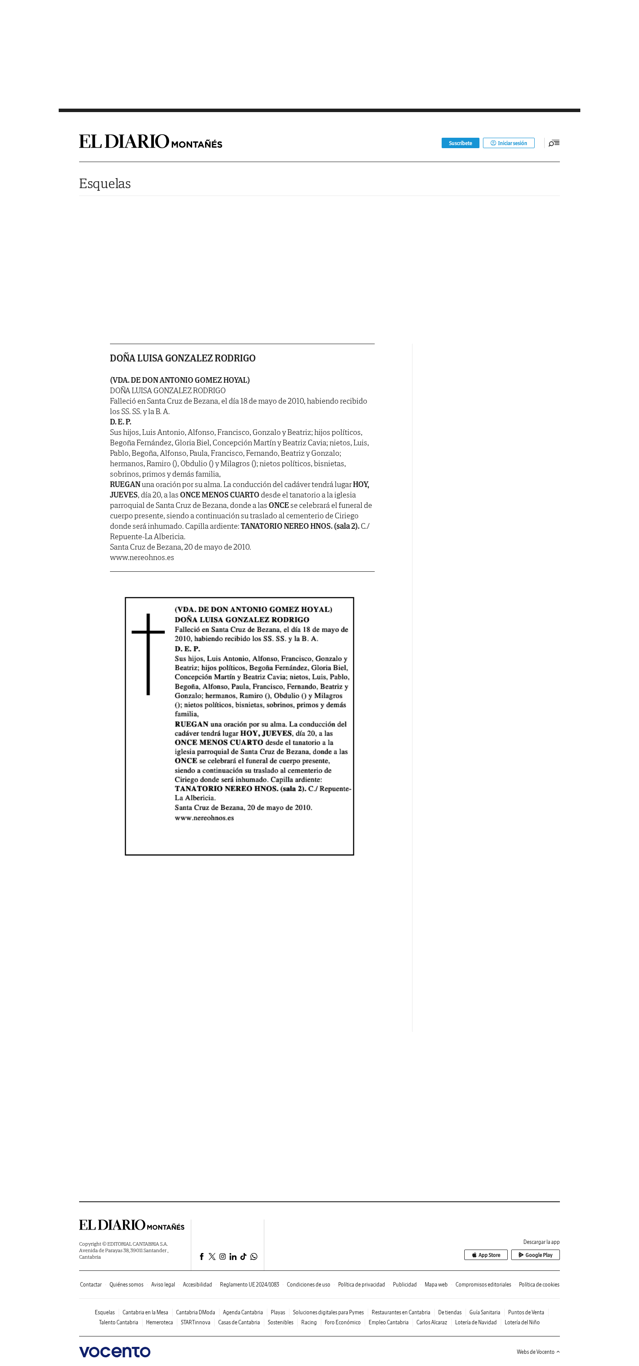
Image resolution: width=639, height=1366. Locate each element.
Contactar (91, 1284)
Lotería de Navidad (476, 1322)
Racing (309, 1322)
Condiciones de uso (308, 1284)
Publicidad (405, 1284)
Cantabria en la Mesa (145, 1312)
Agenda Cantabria (243, 1312)
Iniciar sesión (512, 143)
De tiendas (450, 1312)
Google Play (539, 1255)
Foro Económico (343, 1322)
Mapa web (436, 1284)
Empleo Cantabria (389, 1322)
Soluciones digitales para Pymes (328, 1312)
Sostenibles (280, 1322)
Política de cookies (539, 1284)
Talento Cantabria (118, 1322)
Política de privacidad (361, 1284)
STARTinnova (195, 1322)
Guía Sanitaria (484, 1312)
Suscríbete (460, 143)
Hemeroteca (159, 1322)
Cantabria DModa (195, 1312)
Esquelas (105, 183)
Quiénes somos (126, 1284)
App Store (489, 1255)
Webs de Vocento (536, 1352)
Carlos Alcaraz (431, 1322)
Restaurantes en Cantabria (401, 1312)
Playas (278, 1312)
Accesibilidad (197, 1284)
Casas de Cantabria (239, 1322)
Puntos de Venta (526, 1312)
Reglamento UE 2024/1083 (249, 1284)
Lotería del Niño (522, 1322)
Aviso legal (163, 1284)
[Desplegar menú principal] (554, 143)
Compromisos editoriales (483, 1284)
